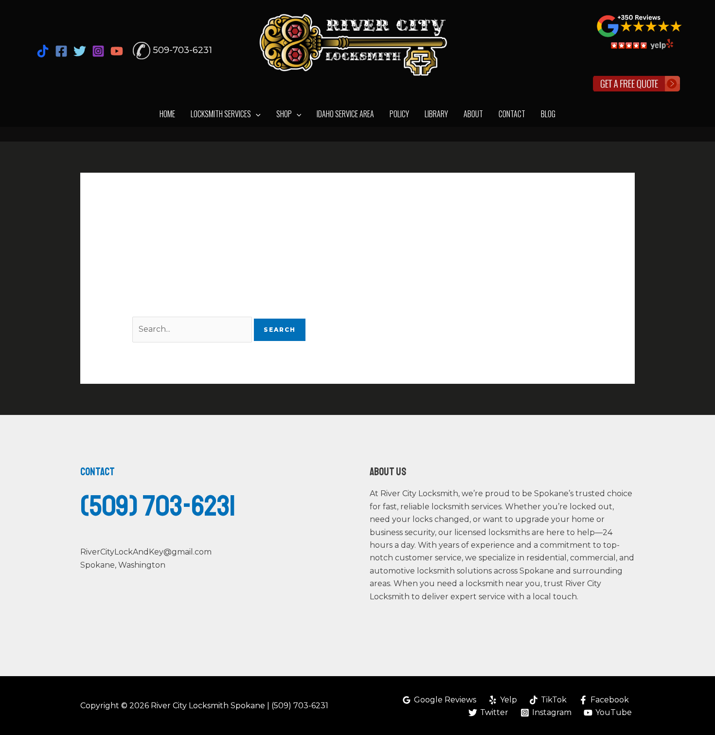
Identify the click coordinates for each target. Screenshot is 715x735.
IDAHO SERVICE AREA (345, 114)
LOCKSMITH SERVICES (221, 114)
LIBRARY (436, 114)
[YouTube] (116, 51)
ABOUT (473, 114)
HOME (167, 114)
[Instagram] (98, 51)
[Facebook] (61, 51)
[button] (256, 114)
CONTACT (512, 114)
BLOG (548, 114)
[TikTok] (42, 51)
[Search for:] (193, 329)
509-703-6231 (182, 49)
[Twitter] (79, 51)
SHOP (284, 114)
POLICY (399, 114)
